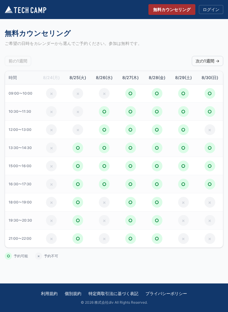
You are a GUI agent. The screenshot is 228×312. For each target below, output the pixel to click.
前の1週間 (18, 60)
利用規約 (49, 293)
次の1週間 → (207, 60)
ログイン (211, 9)
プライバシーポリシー (166, 293)
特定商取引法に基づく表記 (113, 293)
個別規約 (73, 293)
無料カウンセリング (172, 9)
